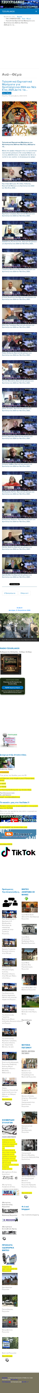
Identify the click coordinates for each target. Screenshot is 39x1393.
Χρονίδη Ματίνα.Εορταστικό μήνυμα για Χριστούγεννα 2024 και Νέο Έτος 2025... (17, 576)
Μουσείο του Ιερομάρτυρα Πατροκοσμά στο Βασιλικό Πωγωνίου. (29, 1074)
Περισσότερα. (27, 1020)
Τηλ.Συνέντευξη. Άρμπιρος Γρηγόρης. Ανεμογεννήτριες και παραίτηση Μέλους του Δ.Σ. (9, 1042)
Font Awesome (6, 1382)
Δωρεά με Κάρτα (12, 687)
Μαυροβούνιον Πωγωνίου (7, 1331)
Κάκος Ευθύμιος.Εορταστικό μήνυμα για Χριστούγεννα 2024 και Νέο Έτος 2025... (17, 354)
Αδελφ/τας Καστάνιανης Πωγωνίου (7, 1204)
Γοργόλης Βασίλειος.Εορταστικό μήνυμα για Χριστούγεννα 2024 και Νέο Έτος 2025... (18, 270)
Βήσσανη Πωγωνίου (9, 1215)
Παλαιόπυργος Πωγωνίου (7, 1310)
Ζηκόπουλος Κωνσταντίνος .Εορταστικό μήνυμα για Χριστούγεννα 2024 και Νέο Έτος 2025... (19, 242)
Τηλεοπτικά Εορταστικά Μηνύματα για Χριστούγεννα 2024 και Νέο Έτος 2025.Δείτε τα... (19, 85)
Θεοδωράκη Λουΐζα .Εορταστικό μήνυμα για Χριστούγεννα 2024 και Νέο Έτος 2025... (18, 493)
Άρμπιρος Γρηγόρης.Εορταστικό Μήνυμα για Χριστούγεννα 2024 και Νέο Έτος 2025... (18, 215)
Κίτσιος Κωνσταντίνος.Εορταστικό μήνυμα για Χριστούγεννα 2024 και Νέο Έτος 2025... (19, 298)
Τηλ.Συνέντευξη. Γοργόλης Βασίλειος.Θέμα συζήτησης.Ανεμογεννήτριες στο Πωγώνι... (12, 1019)
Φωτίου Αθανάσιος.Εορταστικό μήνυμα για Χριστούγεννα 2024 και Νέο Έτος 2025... (18, 382)
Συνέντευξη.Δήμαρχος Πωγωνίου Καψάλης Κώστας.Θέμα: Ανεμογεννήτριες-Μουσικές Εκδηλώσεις (10, 1067)
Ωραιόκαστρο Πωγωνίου (7, 1288)
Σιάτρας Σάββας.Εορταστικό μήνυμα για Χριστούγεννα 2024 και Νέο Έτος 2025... (17, 465)
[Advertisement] (19, 47)
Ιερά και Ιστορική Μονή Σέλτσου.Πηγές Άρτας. (29, 1012)
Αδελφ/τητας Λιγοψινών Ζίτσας (8, 1186)
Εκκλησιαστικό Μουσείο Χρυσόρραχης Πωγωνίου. (27, 1129)
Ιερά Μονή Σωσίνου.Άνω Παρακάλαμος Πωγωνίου (27, 966)
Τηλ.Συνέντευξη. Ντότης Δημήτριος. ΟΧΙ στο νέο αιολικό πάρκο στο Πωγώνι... (9, 996)
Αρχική (19, 16)
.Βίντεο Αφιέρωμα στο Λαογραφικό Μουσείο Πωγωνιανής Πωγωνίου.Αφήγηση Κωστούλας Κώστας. (29, 1181)
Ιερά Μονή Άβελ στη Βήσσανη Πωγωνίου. (29, 988)
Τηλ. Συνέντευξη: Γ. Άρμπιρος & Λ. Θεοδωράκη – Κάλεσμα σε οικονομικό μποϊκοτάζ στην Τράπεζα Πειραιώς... (9, 926)
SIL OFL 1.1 (25, 1382)
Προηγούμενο (10, 593)
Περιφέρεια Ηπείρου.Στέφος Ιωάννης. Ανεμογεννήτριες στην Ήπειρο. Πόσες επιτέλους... (9, 972)
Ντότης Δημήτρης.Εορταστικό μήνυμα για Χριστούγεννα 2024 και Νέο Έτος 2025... (17, 437)
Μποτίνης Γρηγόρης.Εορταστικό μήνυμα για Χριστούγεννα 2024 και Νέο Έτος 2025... (18, 326)
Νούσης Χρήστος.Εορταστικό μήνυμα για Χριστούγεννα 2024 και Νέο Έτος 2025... (17, 548)
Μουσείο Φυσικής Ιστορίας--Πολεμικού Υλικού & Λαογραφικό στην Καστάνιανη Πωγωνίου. (29, 1101)
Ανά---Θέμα (26, 19)
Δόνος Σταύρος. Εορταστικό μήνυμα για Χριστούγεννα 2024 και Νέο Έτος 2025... (16, 409)
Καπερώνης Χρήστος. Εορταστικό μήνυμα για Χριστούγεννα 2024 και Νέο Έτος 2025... (18, 520)
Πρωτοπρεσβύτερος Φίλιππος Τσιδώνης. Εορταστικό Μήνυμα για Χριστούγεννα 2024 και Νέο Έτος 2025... (18, 186)
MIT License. (14, 1379)
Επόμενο (24, 593)
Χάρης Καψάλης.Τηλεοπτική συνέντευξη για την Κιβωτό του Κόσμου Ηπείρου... (10, 1092)
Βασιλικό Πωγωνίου (9, 1353)
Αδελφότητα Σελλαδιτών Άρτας (9, 1228)
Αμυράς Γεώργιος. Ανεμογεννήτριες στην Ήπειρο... (9, 951)
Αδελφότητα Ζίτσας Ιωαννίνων (9, 1173)
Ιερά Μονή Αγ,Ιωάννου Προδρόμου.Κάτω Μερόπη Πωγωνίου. (28, 940)
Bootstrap (4, 1378)
